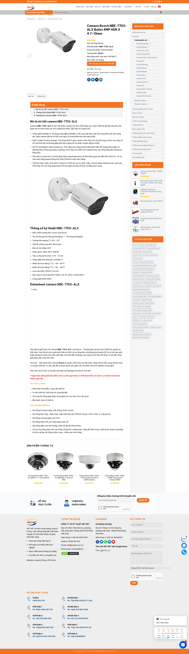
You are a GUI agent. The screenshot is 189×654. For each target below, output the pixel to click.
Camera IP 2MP (147, 272)
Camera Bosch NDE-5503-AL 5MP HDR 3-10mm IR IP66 (64, 478)
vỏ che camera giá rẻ (140, 324)
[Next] (126, 469)
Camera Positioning (143, 96)
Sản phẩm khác (138, 157)
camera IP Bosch (138, 276)
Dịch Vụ (98, 7)
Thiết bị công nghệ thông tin (143, 145)
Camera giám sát (54, 19)
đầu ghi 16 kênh (138, 330)
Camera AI (140, 86)
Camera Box (140, 75)
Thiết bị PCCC (138, 125)
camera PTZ (137, 282)
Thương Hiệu (116, 7)
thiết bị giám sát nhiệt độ (141, 313)
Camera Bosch (141, 47)
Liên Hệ (153, 7)
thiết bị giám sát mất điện (141, 306)
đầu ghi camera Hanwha (141, 337)
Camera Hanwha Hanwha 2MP (143, 262)
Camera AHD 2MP (139, 248)
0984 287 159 (47, 609)
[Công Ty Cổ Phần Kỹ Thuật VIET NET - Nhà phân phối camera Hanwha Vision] (31, 7)
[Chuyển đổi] (162, 32)
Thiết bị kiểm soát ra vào (142, 137)
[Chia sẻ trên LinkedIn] (101, 79)
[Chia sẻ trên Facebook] (89, 79)
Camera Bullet (141, 72)
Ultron (135, 317)
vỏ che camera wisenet (141, 327)
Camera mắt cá (142, 82)
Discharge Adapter (155, 296)
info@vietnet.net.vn (75, 545)
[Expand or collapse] (120, 103)
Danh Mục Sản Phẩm (36, 12)
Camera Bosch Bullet (117, 72)
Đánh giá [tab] (41, 96)
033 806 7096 (82, 609)
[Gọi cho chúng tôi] (105, 542)
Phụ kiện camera (140, 104)
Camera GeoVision (143, 54)
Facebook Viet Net (83, 371)
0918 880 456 (45, 618)
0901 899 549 (47, 627)
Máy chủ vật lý (138, 117)
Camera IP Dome (138, 279)
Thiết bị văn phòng (139, 121)
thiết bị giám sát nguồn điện (142, 310)
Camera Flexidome (150, 255)
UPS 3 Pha (150, 317)
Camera (41, 19)
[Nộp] (161, 12)
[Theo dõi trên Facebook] (153, 1)
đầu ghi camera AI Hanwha (142, 334)
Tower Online (156, 313)
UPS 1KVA (142, 317)
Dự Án (147, 7)
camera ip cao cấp (152, 276)
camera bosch (147, 252)
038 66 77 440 (85, 600)
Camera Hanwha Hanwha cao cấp (144, 265)
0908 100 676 (74, 541)
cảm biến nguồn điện (140, 296)
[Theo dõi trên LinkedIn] (159, 1)
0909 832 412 (85, 627)
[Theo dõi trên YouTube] (161, 1)
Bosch (96, 72)
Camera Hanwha (142, 44)
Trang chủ (31, 19)
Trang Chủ (80, 7)
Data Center (137, 113)
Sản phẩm (106, 7)
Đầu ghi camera (140, 101)
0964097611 (83, 618)
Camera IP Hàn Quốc (153, 279)
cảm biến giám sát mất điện (142, 293)
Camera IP (140, 61)
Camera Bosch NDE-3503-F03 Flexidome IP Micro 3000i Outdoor (89, 478)
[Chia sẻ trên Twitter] (93, 79)
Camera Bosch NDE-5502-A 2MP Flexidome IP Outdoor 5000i (115, 478)
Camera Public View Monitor (147, 58)
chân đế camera (138, 286)
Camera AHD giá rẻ (153, 248)
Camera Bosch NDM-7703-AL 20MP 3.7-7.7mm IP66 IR (38, 477)
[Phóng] (29, 56)
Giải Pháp (128, 7)
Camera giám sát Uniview (142, 109)
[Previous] (26, 469)
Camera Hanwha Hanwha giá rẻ (143, 269)
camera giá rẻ (137, 258)
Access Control (138, 245)
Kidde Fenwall (146, 300)
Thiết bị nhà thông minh (141, 149)
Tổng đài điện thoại (140, 141)
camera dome (137, 255)
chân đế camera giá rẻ (153, 286)
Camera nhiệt (141, 92)
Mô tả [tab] (31, 96)
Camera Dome (141, 68)
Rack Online (150, 303)
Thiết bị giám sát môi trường (143, 133)
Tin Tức (138, 7)
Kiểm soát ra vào (139, 32)
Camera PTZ (141, 79)
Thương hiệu (137, 153)
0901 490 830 (49, 636)
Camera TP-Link (142, 51)
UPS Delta (136, 320)
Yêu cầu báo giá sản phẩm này (101, 63)
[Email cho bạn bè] (97, 79)
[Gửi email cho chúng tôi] (157, 1)
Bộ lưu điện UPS (138, 129)
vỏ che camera (147, 320)
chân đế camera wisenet (141, 289)
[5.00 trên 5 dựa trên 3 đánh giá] (107, 40)
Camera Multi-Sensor (144, 89)
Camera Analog (142, 65)
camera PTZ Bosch (149, 282)
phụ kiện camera (138, 303)
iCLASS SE (136, 300)
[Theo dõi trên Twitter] (155, 1)
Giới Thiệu (89, 7)
